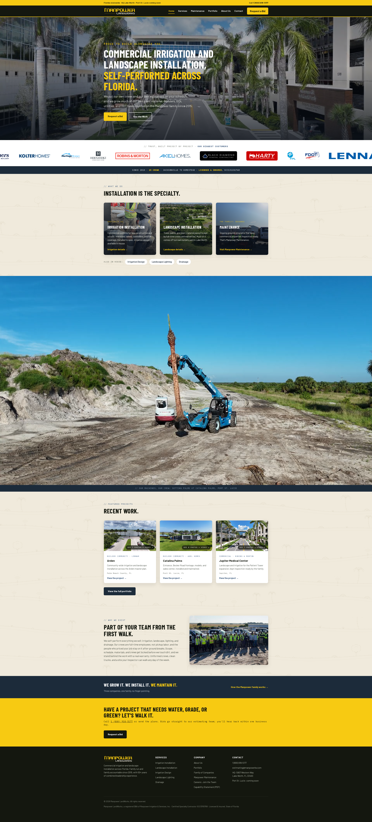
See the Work (140, 116)
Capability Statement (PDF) (207, 787)
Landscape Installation (166, 767)
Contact (238, 10)
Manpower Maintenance (205, 777)
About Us (226, 10)
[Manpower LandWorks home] (119, 11)
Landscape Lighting (162, 261)
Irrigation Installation (165, 762)
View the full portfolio (120, 591)
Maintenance (197, 10)
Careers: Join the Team (205, 782)
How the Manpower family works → (249, 687)
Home (171, 10)
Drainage (183, 261)
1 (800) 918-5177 (260, 2)
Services (182, 10)
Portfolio (212, 10)
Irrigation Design (136, 261)
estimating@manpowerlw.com (246, 767)
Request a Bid (257, 11)
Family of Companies (204, 772)
